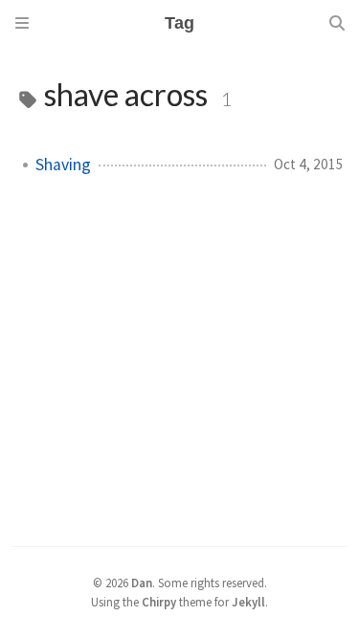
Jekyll (248, 601)
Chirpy (159, 601)
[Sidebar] (22, 23)
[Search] (337, 23)
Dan (141, 582)
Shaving (63, 164)
